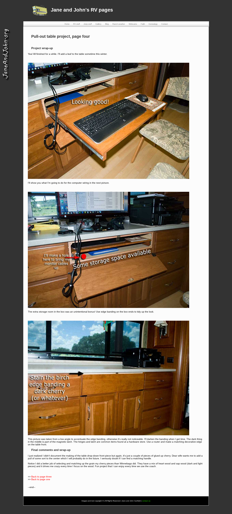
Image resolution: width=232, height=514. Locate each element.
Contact (164, 24)
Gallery (98, 24)
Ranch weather (118, 24)
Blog (107, 24)
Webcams (133, 24)
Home (67, 24)
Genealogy (153, 24)
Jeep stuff (88, 24)
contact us (146, 501)
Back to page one (40, 479)
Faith (143, 24)
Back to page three (41, 476)
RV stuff (76, 24)
